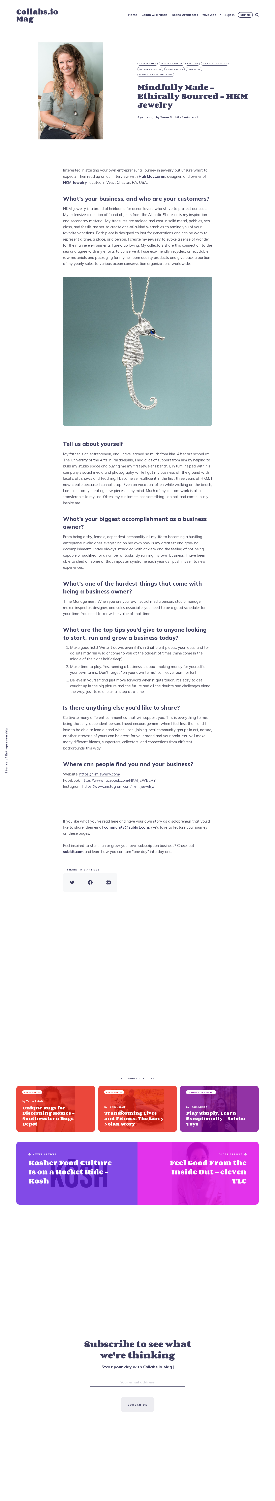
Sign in (229, 15)
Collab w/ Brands (154, 15)
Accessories (147, 64)
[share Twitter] (72, 882)
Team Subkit (169, 117)
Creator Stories (172, 64)
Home (132, 15)
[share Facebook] (90, 882)
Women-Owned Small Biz (156, 75)
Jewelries (194, 69)
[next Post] (77, 1173)
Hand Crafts (174, 69)
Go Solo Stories (150, 69)
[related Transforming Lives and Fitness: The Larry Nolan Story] (137, 1109)
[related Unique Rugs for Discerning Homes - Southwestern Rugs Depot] (55, 1109)
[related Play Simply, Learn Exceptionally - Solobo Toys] (219, 1109)
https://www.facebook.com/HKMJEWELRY (119, 780)
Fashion (192, 64)
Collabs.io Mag (37, 15)
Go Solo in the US (215, 64)
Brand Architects (185, 15)
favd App (209, 15)
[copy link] (108, 882)
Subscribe (137, 1404)
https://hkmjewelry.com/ (99, 774)
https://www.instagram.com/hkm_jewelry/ (118, 786)
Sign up (245, 14)
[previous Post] (198, 1173)
